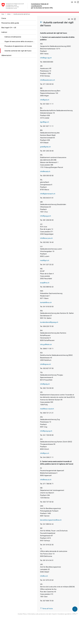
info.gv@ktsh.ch (46, 344)
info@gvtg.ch (45, 384)
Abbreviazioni (6, 55)
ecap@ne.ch (44, 283)
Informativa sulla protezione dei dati (39, 614)
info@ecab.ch (45, 171)
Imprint (54, 614)
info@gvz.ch (44, 453)
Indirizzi (8, 14)
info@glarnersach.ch (47, 194)
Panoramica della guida (10, 23)
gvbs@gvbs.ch (45, 147)
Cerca (2, 14)
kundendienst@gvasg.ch (49, 322)
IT (78, 2)
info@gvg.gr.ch (45, 216)
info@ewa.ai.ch (45, 479)
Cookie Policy (22, 614)
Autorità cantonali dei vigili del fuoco (21, 14)
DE (72, 2)
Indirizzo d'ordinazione (13, 37)
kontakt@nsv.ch (46, 302)
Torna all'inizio (47, 608)
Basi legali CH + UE (8, 27)
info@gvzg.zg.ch (46, 431)
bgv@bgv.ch (44, 122)
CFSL (74, 614)
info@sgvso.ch (45, 364)
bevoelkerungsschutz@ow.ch (51, 520)
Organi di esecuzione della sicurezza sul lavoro (22, 41)
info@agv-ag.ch (46, 58)
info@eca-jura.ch (46, 238)
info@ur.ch (44, 576)
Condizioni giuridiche (64, 614)
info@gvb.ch (44, 100)
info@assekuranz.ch (47, 80)
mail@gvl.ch (44, 260)
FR (75, 2)
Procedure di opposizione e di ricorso (18, 46)
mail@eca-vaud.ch (47, 409)
